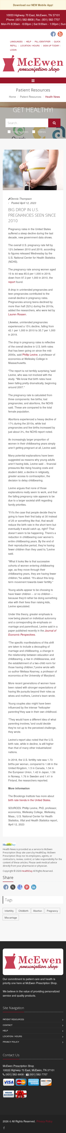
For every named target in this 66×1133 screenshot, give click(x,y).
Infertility (9, 910)
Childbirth (23, 910)
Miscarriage (11, 917)
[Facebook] (53, 34)
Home (12, 96)
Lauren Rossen (17, 314)
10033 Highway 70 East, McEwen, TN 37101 (33, 15)
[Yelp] (60, 34)
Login (13, 49)
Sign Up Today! (51, 45)
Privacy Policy (11, 1041)
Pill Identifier (42, 41)
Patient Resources (30, 96)
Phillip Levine (30, 354)
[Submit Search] (54, 123)
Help (28, 41)
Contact (7, 1024)
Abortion (37, 910)
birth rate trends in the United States (29, 800)
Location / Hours (30, 45)
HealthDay (27, 871)
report (11, 282)
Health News (20, 131)
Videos (41, 131)
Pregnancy (52, 910)
